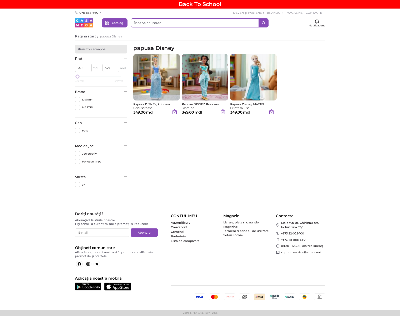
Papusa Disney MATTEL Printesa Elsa (247, 106)
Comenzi (177, 232)
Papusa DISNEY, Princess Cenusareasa (151, 106)
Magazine (230, 227)
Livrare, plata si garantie (241, 222)
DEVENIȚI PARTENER (248, 13)
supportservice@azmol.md (301, 252)
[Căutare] (264, 22)
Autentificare (180, 222)
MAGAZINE (294, 13)
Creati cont (179, 227)
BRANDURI (275, 13)
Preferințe (178, 236)
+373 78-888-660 (293, 240)
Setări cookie (233, 235)
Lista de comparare (185, 241)
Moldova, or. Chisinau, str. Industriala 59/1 (300, 225)
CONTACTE (314, 13)
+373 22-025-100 (292, 233)
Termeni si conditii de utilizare (246, 231)
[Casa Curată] (84, 23)
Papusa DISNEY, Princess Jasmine (200, 106)
